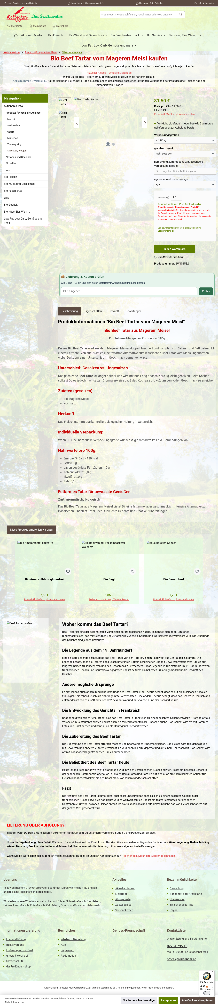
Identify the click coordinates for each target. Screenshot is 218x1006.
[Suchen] (181, 14)
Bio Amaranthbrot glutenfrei (44, 579)
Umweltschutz (14, 961)
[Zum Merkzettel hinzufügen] (68, 571)
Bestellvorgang (15, 944)
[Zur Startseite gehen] (33, 15)
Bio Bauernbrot (173, 579)
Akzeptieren (168, 1000)
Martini (11, 119)
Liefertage (121, 893)
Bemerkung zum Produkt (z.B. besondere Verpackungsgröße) (178, 163)
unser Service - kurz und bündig (22, 3)
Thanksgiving (14, 144)
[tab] (69, 311)
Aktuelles (11, 163)
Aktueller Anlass (97, 72)
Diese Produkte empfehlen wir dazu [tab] (31, 529)
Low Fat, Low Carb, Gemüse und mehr (23, 220)
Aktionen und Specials (18, 157)
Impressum (67, 950)
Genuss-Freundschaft (128, 930)
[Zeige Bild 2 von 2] (113, 144)
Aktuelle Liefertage (120, 72)
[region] (103, 122)
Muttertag (12, 138)
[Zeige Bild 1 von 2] (108, 144)
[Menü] (213, 972)
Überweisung (177, 899)
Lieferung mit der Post (19, 950)
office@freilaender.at (181, 959)
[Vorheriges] (76, 122)
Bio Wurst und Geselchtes (19, 183)
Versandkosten (124, 910)
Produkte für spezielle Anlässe (23, 112)
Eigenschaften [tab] (93, 311)
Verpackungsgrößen (166, 135)
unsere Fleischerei (17, 955)
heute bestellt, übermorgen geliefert (88, 3)
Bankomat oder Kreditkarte (186, 893)
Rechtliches (67, 930)
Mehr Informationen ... (17, 1002)
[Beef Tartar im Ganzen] (110, 122)
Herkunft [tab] (114, 311)
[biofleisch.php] (16, 35)
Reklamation (68, 955)
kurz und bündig (16, 939)
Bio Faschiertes (13, 190)
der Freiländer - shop (18, 966)
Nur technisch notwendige (139, 1000)
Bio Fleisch (10, 176)
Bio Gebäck (11, 204)
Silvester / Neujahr (17, 150)
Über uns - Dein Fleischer (151, 3)
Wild (6, 197)
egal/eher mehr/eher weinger (171, 179)
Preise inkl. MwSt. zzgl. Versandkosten (174, 114)
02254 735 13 (177, 946)
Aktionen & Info (13, 106)
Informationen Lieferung (21, 930)
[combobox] (138, 14)
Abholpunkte (122, 899)
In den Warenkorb (174, 249)
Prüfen (206, 291)
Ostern (10, 131)
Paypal (174, 910)
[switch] (206, 993)
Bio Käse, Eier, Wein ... (17, 211)
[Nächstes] (144, 122)
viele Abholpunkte (206, 3)
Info (8, 170)
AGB (63, 944)
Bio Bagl (109, 579)
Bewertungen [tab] (134, 311)
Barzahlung (177, 888)
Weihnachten (14, 125)
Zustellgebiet (123, 904)
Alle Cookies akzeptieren (197, 1000)
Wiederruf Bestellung (73, 939)
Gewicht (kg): (164, 197)
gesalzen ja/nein (164, 148)
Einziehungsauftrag (181, 904)
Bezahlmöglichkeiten (183, 879)
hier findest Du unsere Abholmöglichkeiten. (150, 855)
